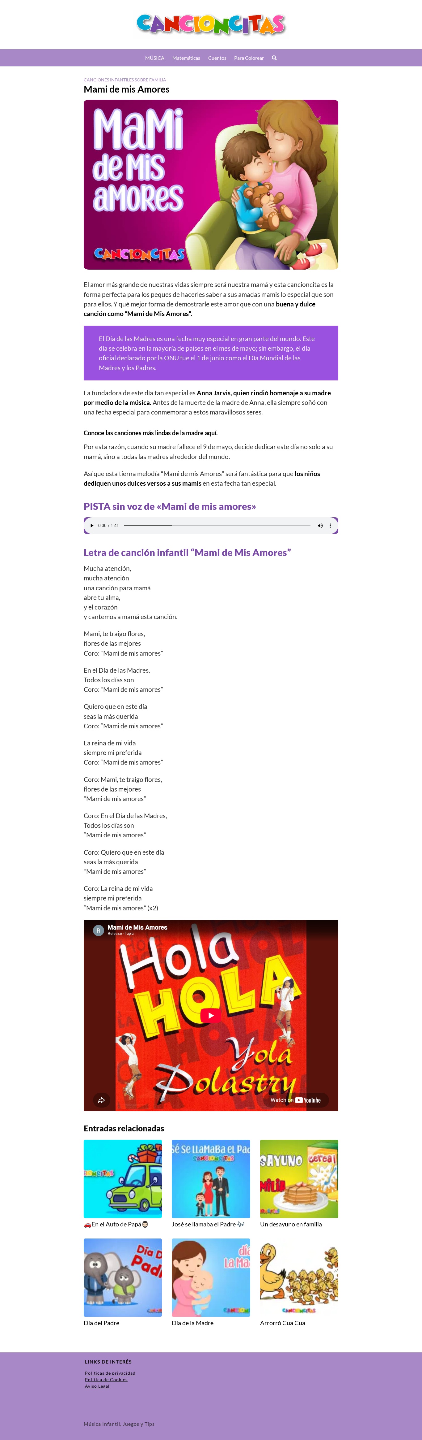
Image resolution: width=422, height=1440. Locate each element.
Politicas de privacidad (110, 1373)
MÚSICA (154, 58)
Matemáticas (186, 58)
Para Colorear (249, 58)
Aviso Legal (97, 1386)
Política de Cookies (106, 1379)
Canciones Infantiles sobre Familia (125, 79)
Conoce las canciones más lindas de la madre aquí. (151, 432)
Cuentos (217, 58)
